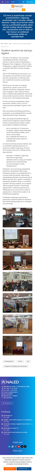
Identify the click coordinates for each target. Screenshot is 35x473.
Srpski (7, 2)
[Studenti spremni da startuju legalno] (17, 217)
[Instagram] (12, 446)
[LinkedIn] (9, 446)
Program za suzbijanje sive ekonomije (16, 366)
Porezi (20, 361)
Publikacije (5, 412)
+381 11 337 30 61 (11, 390)
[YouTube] (19, 446)
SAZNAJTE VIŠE (23, 469)
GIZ (28, 361)
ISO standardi (8, 398)
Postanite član (8, 403)
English (13, 2)
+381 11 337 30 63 (11, 388)
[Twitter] (22, 446)
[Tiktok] (25, 446)
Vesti (10, 43)
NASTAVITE (9, 469)
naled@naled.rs (13, 392)
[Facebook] (15, 446)
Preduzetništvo (9, 361)
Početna (5, 43)
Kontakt (30, 2)
